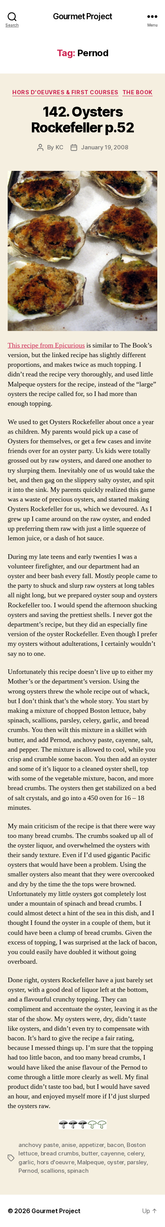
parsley (137, 1162)
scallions (52, 1170)
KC (59, 147)
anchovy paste (38, 1144)
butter (89, 1153)
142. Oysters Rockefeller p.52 (82, 119)
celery (135, 1153)
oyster (115, 1162)
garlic (26, 1162)
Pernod (28, 1170)
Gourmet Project (82, 16)
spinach (77, 1170)
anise (68, 1144)
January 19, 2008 (104, 147)
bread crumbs (60, 1153)
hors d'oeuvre (55, 1162)
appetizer (91, 1144)
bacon (115, 1144)
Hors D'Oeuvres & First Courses (65, 92)
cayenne (112, 1153)
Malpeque (90, 1162)
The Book (137, 92)
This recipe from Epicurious (46, 345)
